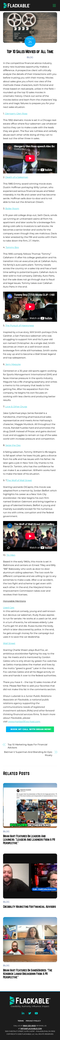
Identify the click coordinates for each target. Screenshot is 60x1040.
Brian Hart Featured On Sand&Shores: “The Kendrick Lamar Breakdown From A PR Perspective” (27, 973)
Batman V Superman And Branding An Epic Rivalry (28, 753)
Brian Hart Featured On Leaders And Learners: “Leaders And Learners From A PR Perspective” (29, 839)
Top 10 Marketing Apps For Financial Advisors (27, 746)
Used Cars (8, 607)
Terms (21, 1021)
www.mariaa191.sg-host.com (24, 721)
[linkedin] (23, 1013)
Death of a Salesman (16, 177)
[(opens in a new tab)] (30, 896)
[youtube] (36, 1013)
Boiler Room (12, 208)
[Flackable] (17, 8)
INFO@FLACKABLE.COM (31, 1029)
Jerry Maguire (13, 364)
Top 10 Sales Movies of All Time (30, 51)
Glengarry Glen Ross (16, 113)
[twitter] (30, 1013)
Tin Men (10, 555)
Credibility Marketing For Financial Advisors (29, 906)
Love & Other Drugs (16, 406)
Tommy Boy (12, 247)
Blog (30, 57)
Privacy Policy (33, 1021)
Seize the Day (13, 445)
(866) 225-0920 (29, 1026)
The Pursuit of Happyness (19, 325)
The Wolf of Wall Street (19, 480)
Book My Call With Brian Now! (31, 729)
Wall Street (9, 643)
